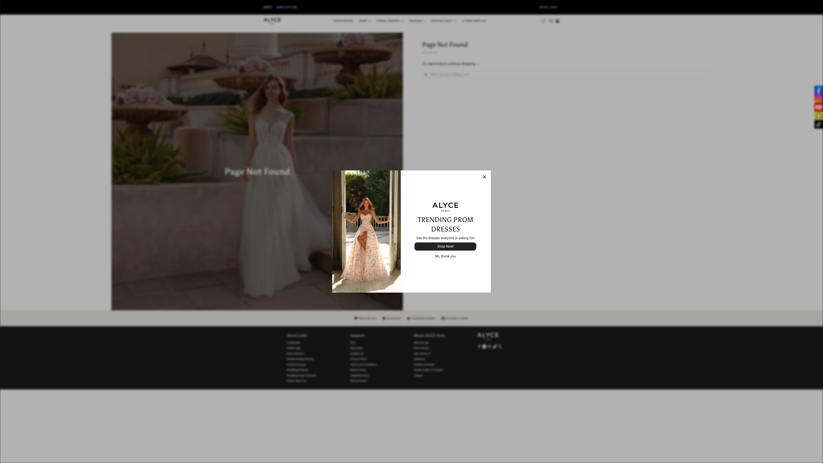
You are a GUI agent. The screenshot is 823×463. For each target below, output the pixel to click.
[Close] (484, 177)
